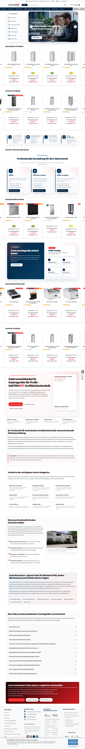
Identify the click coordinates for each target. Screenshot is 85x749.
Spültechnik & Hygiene (29, 9)
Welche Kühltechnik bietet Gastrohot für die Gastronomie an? (24, 648)
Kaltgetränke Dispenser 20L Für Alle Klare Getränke (33, 302)
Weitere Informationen (73, 746)
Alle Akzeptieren (73, 740)
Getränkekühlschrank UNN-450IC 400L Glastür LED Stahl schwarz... (13, 109)
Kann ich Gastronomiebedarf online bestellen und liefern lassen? (24, 665)
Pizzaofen (57, 446)
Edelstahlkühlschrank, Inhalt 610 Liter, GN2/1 (52, 65)
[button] (2, 68)
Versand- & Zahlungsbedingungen (10, 719)
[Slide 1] (51, 40)
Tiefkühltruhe (66, 446)
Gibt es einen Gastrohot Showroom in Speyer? (20, 639)
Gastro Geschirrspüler (47, 729)
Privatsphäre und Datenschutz (12, 734)
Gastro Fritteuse (47, 446)
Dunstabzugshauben (48, 732)
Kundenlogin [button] (64, 1)
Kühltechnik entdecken (16, 404)
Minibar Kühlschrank (55, 726)
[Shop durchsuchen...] (65, 5)
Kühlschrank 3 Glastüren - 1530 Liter (14, 217)
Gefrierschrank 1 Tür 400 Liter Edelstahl (33, 109)
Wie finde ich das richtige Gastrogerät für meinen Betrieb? (23, 673)
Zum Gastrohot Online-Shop (16, 700)
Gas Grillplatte (55, 728)
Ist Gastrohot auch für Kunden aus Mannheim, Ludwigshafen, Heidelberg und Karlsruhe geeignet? (32, 643)
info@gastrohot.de (61, 379)
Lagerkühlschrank (56, 719)
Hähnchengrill (55, 734)
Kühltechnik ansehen (14, 190)
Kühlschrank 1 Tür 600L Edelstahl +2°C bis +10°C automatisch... (52, 218)
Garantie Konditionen (10, 723)
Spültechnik (40, 392)
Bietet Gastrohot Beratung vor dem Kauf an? (19, 635)
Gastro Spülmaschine (34, 446)
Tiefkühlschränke (48, 721)
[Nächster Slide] (75, 26)
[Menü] (83, 746)
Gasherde (54, 723)
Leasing (82, 9)
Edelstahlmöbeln (12, 394)
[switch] (82, 378)
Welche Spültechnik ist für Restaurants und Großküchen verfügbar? (25, 652)
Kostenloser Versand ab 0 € (46, 1)
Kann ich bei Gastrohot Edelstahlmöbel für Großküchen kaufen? (24, 656)
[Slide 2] (52, 40)
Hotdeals (76, 9)
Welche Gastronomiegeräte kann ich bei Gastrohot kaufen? (23, 631)
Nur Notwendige (73, 743)
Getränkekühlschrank (48, 719)
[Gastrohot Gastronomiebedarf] (14, 4)
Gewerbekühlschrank (20, 446)
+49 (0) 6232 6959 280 (17, 136)
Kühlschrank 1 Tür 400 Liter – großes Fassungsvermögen (52, 109)
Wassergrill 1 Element (14, 301)
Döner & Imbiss (55, 9)
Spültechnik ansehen (62, 190)
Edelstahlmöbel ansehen (39, 190)
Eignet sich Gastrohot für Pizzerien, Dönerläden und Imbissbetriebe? (25, 660)
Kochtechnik (10, 9)
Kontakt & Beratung (32, 700)
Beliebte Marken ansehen (16, 408)
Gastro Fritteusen (48, 725)
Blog (53, 1)
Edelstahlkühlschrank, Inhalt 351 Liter (13, 65)
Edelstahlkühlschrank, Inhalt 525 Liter (33, 65)
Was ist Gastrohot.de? (14, 626)
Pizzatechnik (47, 9)
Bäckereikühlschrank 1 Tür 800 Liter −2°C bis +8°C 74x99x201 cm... (71, 109)
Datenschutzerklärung (13, 744)
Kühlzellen (55, 721)
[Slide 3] (54, 40)
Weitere (61, 9)
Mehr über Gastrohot (46, 700)
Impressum (7, 726)
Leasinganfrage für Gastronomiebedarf (33, 1)
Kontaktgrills (55, 732)
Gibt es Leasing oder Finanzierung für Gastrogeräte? (21, 669)
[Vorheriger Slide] (31, 26)
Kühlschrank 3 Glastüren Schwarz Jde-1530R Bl (33, 218)
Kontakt (58, 1)
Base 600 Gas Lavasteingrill (52, 301)
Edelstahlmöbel (39, 9)
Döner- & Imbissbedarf (33, 394)
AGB (5, 737)
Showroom (37, 727)
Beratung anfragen (30, 404)
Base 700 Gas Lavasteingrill (71, 301)
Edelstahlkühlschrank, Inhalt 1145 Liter (71, 65)
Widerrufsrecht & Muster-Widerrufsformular (10, 730)
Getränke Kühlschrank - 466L (71, 217)
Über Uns (6, 715)
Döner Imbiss (55, 730)
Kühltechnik (3, 9)
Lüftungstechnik (18, 9)
